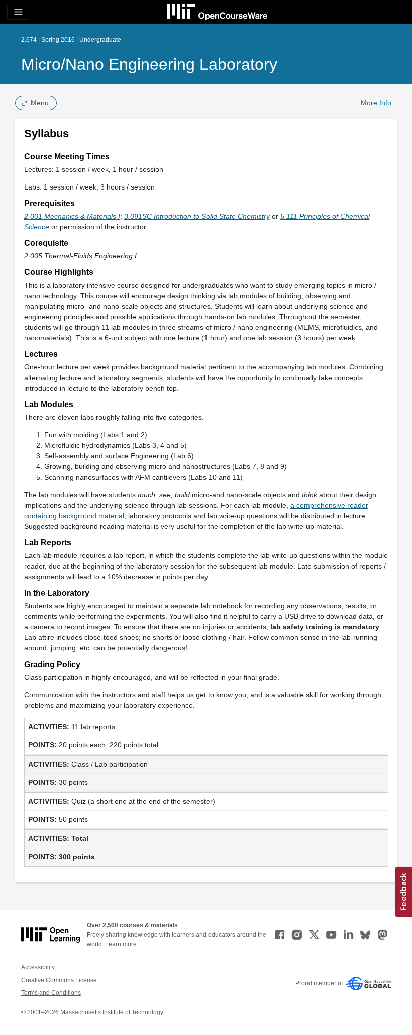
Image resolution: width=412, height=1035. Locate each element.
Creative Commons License (59, 980)
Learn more (121, 944)
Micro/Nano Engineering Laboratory (149, 64)
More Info (376, 103)
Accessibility (38, 967)
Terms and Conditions (51, 992)
